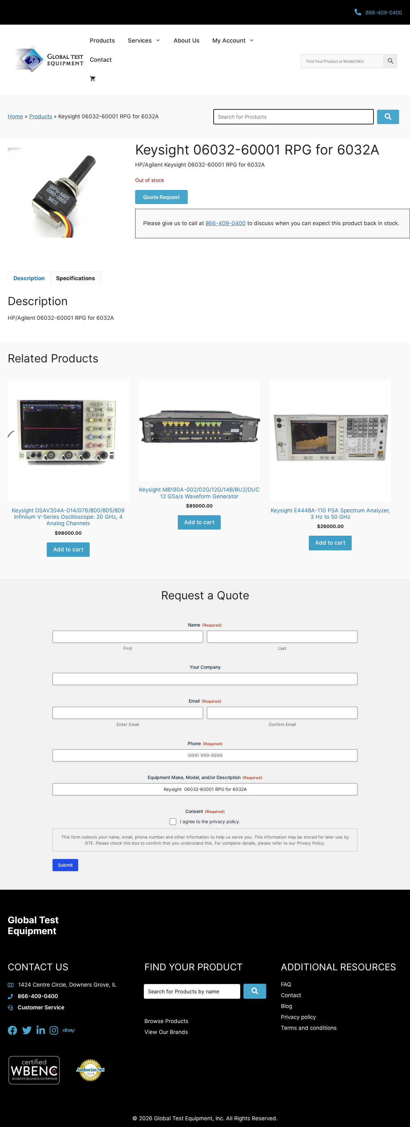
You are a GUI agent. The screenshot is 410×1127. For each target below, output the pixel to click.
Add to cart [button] (68, 549)
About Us (187, 40)
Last (282, 648)
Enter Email (128, 724)
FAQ (286, 984)
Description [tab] (29, 278)
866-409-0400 (226, 223)
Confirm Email (282, 724)
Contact (101, 59)
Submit (65, 865)
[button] (388, 117)
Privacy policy (298, 1017)
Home (15, 116)
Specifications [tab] (75, 278)
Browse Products (166, 1021)
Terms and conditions (309, 1028)
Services (140, 40)
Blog (286, 1006)
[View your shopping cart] (92, 79)
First (127, 648)
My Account (229, 40)
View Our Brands (166, 1032)
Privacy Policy (310, 843)
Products (102, 40)
